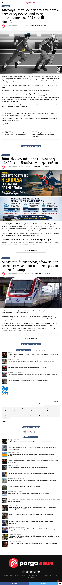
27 (31, 415)
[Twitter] (27, 571)
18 (14, 413)
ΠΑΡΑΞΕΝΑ (46, 575)
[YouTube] (38, 571)
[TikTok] (34, 571)
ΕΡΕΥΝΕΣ (38, 575)
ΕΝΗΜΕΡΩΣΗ (31, 575)
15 (47, 410)
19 (22, 413)
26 (22, 415)
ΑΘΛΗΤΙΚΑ (23, 575)
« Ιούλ (4, 421)
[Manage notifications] (58, 581)
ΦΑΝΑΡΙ (17, 575)
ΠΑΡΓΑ (11, 575)
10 (5, 410)
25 (14, 415)
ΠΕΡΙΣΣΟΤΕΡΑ (54, 575)
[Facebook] (23, 571)
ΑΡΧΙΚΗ (6, 575)
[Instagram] (31, 571)
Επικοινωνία (31, 577)
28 (39, 415)
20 (31, 413)
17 (5, 413)
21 (39, 413)
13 (31, 410)
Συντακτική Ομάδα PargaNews (38, 25)
